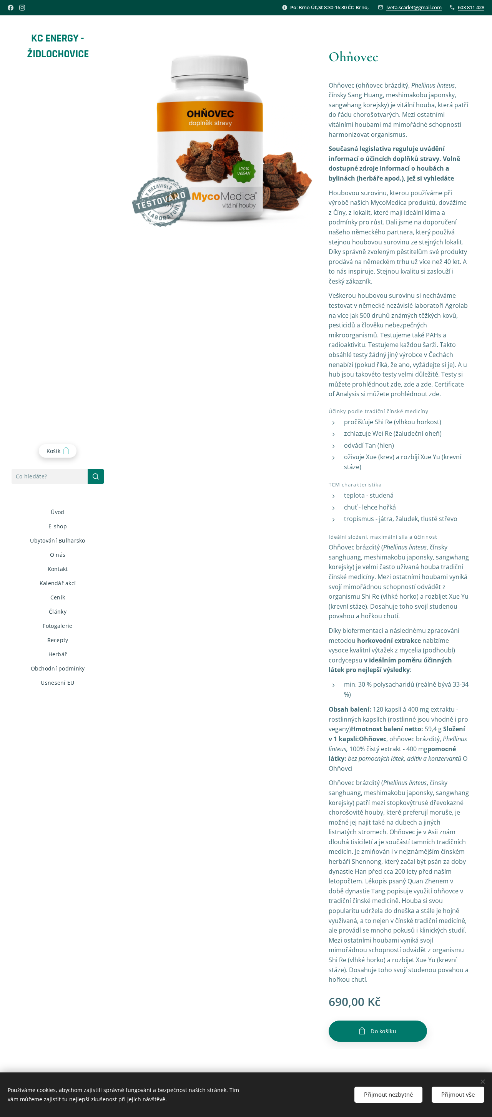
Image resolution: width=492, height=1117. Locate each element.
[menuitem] (57, 512)
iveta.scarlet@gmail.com (414, 7)
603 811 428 (471, 7)
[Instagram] (22, 7)
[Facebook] (10, 7)
